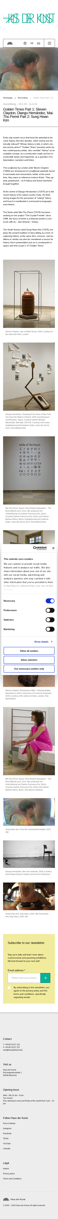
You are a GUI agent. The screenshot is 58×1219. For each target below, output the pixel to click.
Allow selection (29, 659)
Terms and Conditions (12, 1179)
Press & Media (9, 1123)
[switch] (50, 610)
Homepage (8, 98)
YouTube (7, 1144)
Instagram (7, 1128)
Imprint (6, 1169)
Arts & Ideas (23, 98)
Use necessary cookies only (29, 668)
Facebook (7, 1133)
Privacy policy (9, 1174)
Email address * (16, 970)
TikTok (6, 1138)
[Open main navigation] (49, 43)
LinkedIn (6, 1149)
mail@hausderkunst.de (13, 1050)
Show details (41, 641)
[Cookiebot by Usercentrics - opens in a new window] (35, 548)
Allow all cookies (29, 651)
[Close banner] (53, 548)
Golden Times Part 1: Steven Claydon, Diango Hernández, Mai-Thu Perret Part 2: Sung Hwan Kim (44, 98)
